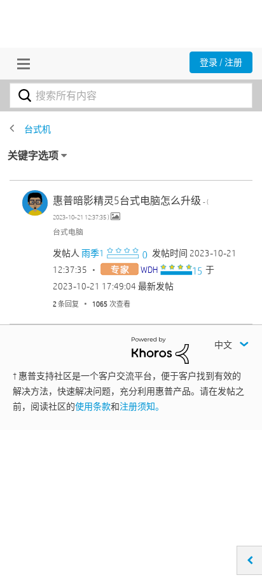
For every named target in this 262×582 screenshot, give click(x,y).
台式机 (37, 129)
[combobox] (131, 95)
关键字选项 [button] (33, 155)
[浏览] (20, 64)
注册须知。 (142, 406)
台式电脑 (68, 231)
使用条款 (93, 406)
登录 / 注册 (221, 62)
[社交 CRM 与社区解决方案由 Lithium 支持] (160, 350)
